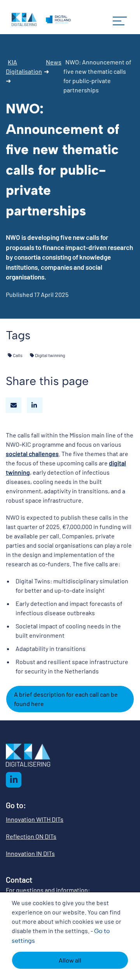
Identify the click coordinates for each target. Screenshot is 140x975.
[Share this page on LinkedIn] (34, 405)
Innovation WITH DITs (34, 819)
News (53, 62)
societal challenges (32, 453)
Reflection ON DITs (31, 836)
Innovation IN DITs (30, 853)
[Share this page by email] (13, 405)
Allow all (70, 960)
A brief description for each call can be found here (66, 698)
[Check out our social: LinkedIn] (13, 780)
